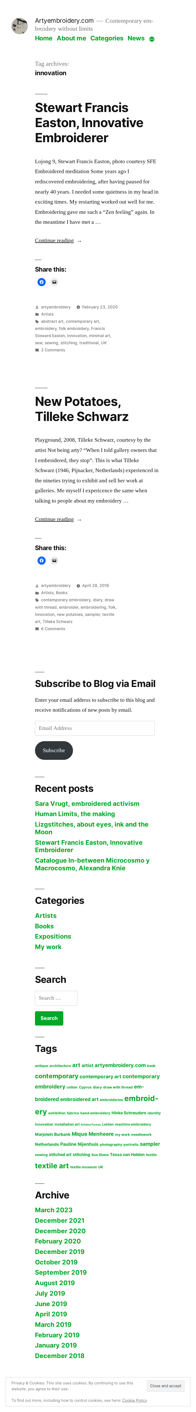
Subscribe (54, 750)
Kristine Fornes (91, 1124)
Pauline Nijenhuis (79, 1144)
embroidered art (79, 1099)
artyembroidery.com (120, 1065)
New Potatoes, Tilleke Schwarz (82, 409)
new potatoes (70, 614)
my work (122, 1134)
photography (111, 1144)
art (76, 1065)
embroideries (111, 1100)
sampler (92, 614)
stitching (68, 342)
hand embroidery (95, 1113)
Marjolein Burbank (52, 1134)
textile (151, 1155)
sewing (51, 342)
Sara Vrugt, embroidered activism (87, 803)
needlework (141, 1134)
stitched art (60, 1154)
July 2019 (50, 1293)
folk (112, 607)
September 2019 (61, 1272)
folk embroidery (74, 328)
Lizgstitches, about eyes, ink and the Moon (92, 828)
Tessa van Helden (127, 1154)
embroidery (46, 328)
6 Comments (53, 628)
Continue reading (58, 240)
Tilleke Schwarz (58, 621)
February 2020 (58, 1241)
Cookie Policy (134, 1400)
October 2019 (56, 1262)
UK (104, 342)
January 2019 (56, 1345)
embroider (68, 607)
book (151, 1066)
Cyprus (85, 1087)
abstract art (52, 321)
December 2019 (59, 1251)
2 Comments (53, 350)
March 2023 (53, 1210)
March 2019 (53, 1324)
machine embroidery (133, 1124)
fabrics (73, 1113)
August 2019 (55, 1283)
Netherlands (47, 1144)
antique (41, 1066)
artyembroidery (56, 307)
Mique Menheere (93, 1134)
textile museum (83, 1167)
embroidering (93, 607)
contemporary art (82, 321)
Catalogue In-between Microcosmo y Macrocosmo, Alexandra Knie (92, 864)
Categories (107, 38)
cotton (72, 1087)
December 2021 (59, 1220)
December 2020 (60, 1231)
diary (97, 599)
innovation (77, 335)
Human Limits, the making (75, 814)
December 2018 (59, 1356)
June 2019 (51, 1304)
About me (71, 38)
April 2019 (51, 1314)
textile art (52, 1165)
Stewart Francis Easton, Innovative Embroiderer (89, 123)
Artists (47, 314)
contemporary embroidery (66, 599)
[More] (152, 39)
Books (61, 592)
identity (154, 1113)
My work (48, 947)
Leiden (108, 1124)
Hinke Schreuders (129, 1112)
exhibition (57, 1113)
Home (44, 38)
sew (38, 342)
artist (87, 1065)
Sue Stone (100, 1155)
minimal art (99, 335)
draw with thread (118, 1087)
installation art (67, 1124)
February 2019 (57, 1335)
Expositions (53, 936)
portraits (131, 1144)
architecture (60, 1066)
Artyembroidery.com (64, 20)
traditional (89, 342)
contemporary (56, 1076)
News (136, 38)
